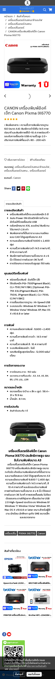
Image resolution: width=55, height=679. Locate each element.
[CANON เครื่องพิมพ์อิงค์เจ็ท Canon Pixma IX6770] (27, 65)
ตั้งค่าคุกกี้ (19, 674)
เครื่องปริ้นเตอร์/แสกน (16, 171)
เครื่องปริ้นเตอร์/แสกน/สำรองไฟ (32, 167)
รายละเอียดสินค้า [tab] (14, 203)
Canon (17, 178)
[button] (44, 9)
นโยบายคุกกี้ (14, 669)
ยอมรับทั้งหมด (34, 674)
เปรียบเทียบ (39, 160)
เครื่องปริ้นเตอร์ (38, 171)
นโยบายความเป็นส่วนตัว (36, 666)
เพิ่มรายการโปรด (16, 160)
